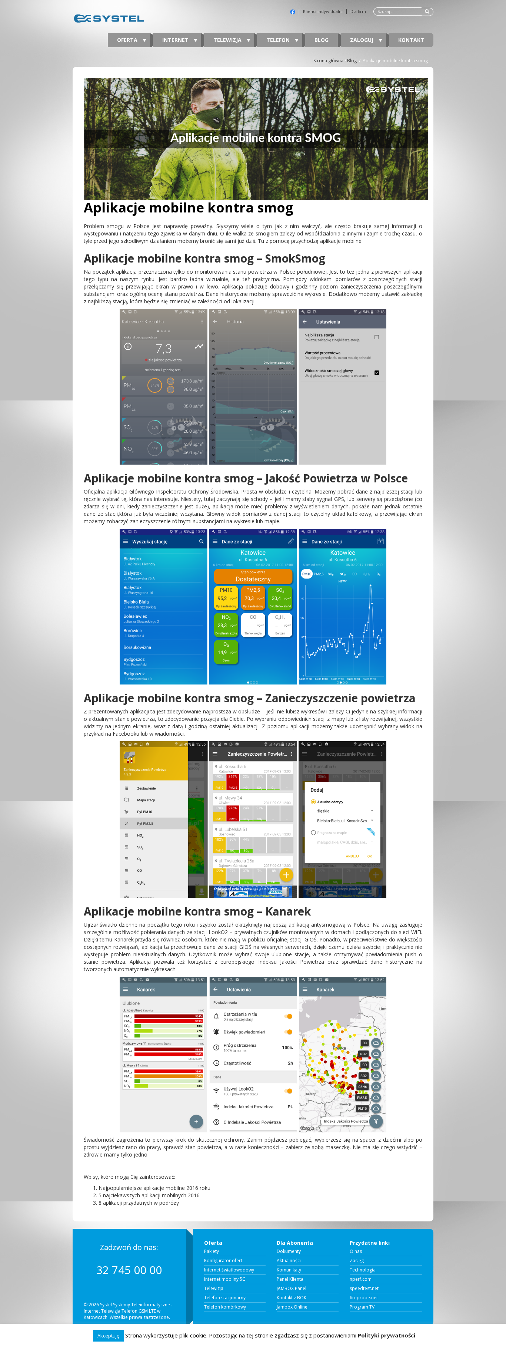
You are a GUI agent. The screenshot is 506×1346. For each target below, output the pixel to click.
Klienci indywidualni (323, 11)
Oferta (128, 39)
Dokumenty (289, 1251)
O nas (356, 1251)
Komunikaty (289, 1270)
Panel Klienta (290, 1279)
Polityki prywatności (386, 1335)
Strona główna (328, 60)
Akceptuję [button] (108, 1335)
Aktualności (289, 1260)
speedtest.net (364, 1288)
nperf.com (361, 1279)
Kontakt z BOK (291, 1298)
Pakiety (211, 1251)
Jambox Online (292, 1307)
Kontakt (411, 39)
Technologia (363, 1270)
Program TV (362, 1307)
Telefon (278, 39)
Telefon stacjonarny (225, 1298)
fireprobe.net (364, 1298)
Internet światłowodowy (229, 1270)
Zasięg (357, 1260)
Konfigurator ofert (223, 1260)
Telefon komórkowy (225, 1307)
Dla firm (358, 11)
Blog (321, 39)
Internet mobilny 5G (225, 1279)
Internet (176, 39)
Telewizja (228, 39)
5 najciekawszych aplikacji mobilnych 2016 (149, 1195)
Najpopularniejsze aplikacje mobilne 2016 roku (154, 1187)
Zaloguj (362, 39)
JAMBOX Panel (291, 1288)
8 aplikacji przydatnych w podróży (139, 1202)
